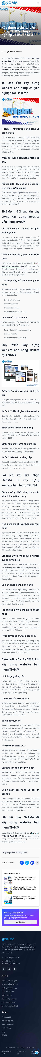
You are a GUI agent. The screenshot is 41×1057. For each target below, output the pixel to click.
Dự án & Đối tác (7, 1024)
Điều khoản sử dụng (6, 1053)
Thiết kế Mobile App (9, 988)
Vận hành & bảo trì (9, 1002)
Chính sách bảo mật (22, 1053)
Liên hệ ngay (20, 922)
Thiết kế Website (8, 991)
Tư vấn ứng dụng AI (9, 981)
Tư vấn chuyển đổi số (10, 1006)
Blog (3, 1031)
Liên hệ (4, 1035)
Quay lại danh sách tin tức (13, 52)
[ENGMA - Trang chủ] (10, 3)
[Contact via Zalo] (36, 1052)
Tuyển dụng (6, 1028)
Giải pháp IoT (7, 995)
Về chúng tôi (6, 1017)
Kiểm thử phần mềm (9, 999)
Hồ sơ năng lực (7, 1020)
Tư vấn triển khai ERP (10, 984)
